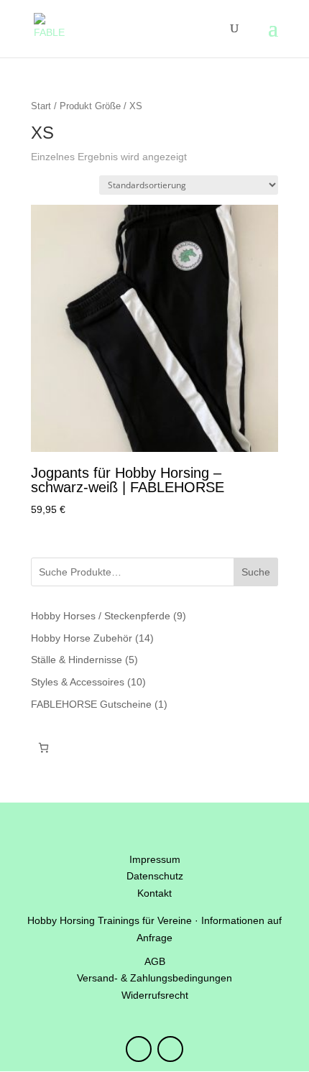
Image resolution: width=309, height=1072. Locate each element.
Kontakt (154, 893)
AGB (154, 961)
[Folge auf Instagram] (139, 1049)
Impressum (154, 859)
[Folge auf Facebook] (170, 1049)
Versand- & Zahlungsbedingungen (154, 978)
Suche (255, 572)
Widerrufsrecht (154, 995)
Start (41, 106)
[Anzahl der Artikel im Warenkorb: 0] (43, 747)
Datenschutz (154, 876)
